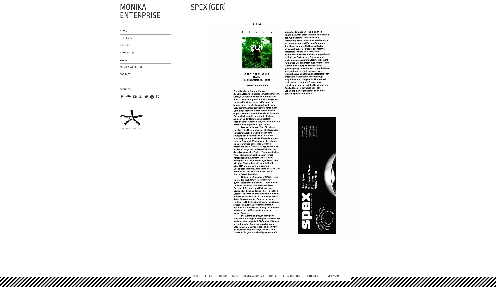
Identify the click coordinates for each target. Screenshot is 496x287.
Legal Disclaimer (292, 276)
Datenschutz (314, 276)
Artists (125, 45)
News (123, 31)
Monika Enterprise (140, 11)
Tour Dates (127, 52)
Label (123, 59)
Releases (126, 38)
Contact (125, 74)
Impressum (333, 276)
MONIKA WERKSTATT (132, 67)
